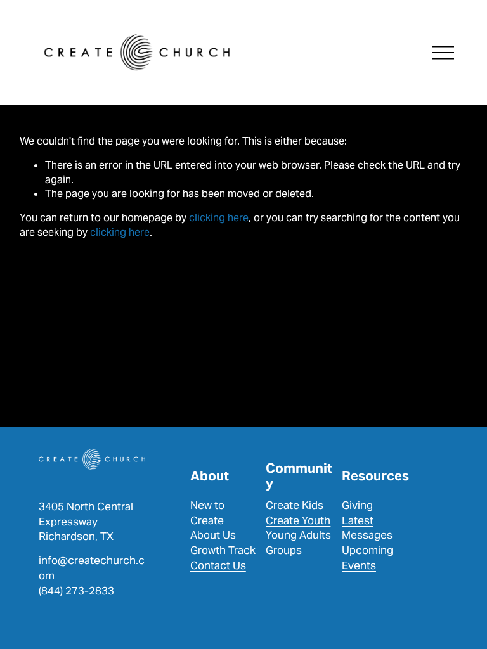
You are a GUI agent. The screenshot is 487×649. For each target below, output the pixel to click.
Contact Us (218, 565)
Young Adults (298, 535)
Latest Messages (367, 528)
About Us (213, 535)
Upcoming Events (367, 557)
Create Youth (298, 520)
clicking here (219, 217)
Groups (284, 550)
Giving (357, 505)
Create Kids (294, 505)
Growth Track (223, 550)
